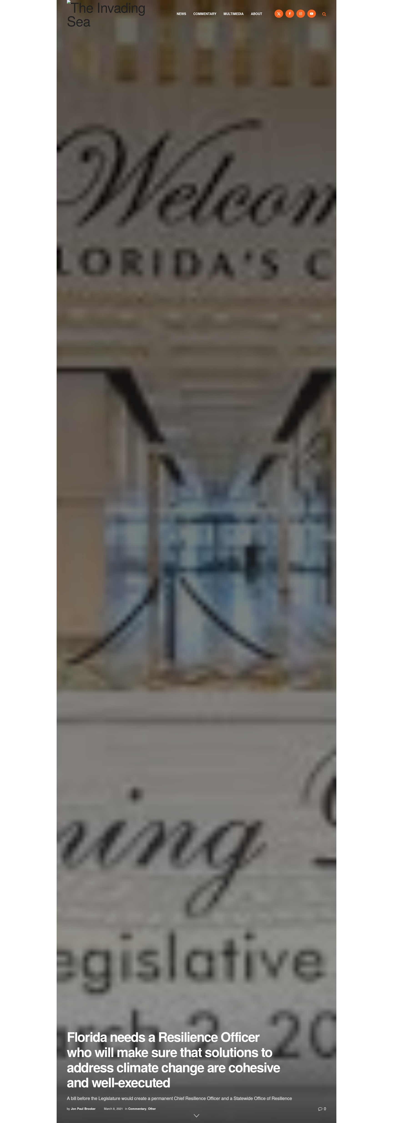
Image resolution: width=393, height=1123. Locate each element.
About (256, 13)
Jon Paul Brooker (83, 1108)
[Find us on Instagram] (300, 14)
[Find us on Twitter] (279, 14)
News (181, 13)
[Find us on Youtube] (311, 14)
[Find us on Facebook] (289, 14)
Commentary (204, 13)
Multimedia (234, 13)
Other (152, 1108)
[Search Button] (324, 13)
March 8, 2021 (113, 1108)
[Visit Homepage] (112, 13)
